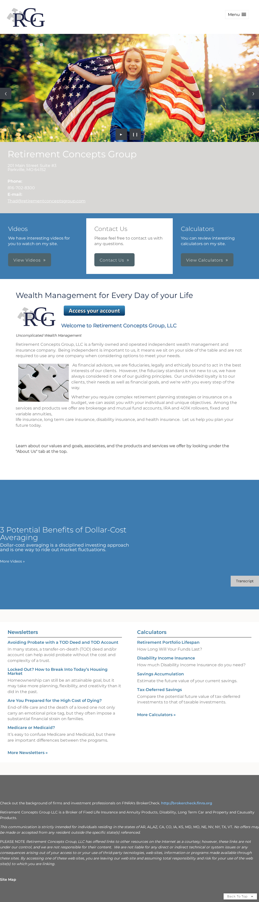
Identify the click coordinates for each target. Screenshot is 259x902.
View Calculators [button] (204, 260)
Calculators (151, 632)
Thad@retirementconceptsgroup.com (46, 201)
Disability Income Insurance (166, 658)
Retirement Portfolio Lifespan (168, 642)
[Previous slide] (5, 93)
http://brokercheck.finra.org (186, 803)
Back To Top (238, 896)
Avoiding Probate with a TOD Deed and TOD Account (63, 642)
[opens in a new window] (94, 315)
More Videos (12, 561)
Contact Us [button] (112, 260)
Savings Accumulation (160, 674)
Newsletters (23, 632)
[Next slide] (253, 93)
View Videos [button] (27, 260)
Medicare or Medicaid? (31, 727)
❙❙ (135, 134)
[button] (237, 14)
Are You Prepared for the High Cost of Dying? (55, 700)
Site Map (8, 879)
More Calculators (156, 714)
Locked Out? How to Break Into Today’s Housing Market (57, 671)
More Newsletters (28, 752)
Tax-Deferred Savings (159, 689)
